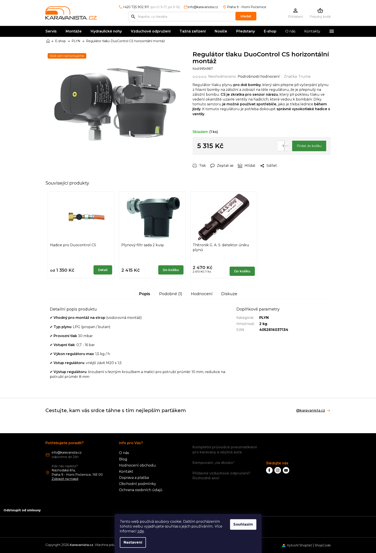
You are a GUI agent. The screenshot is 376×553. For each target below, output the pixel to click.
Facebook (269, 470)
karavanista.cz (277, 470)
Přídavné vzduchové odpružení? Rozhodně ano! (221, 475)
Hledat (246, 16)
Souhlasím (243, 524)
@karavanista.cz (310, 411)
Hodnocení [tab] (201, 293)
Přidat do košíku (309, 146)
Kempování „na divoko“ (213, 463)
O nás (124, 453)
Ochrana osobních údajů (140, 490)
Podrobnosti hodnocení (259, 76)
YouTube (286, 470)
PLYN (264, 318)
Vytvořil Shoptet (299, 545)
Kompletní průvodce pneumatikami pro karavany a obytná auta (224, 449)
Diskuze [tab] (229, 293)
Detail (103, 270)
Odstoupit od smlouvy (22, 510)
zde (140, 531)
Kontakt (126, 471)
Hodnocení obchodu (137, 465)
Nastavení (133, 542)
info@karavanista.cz (67, 452)
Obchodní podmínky (137, 484)
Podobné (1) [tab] (170, 293)
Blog (123, 459)
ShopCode (323, 545)
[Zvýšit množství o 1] (286, 143)
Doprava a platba (134, 478)
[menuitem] (51, 31)
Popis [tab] (144, 293)
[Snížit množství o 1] (286, 148)
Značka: (297, 76)
